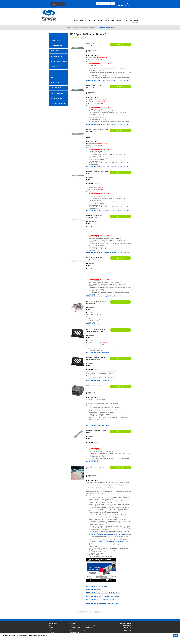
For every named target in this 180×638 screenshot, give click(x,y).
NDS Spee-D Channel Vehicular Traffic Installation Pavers (102, 603)
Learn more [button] (45, 635)
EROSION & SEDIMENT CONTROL (59, 61)
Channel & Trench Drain (88, 27)
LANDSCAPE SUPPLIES (56, 56)
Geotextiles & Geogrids (89, 625)
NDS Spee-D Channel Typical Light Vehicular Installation (102, 599)
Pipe (85, 629)
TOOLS (52, 72)
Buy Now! (120, 44)
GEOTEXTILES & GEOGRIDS (57, 93)
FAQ (50, 630)
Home (69, 27)
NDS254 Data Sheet (92, 461)
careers (118, 20)
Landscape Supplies (88, 627)
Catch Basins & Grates (75, 627)
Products (76, 27)
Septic (85, 630)
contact (135, 22)
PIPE (52, 77)
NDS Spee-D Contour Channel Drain (96, 586)
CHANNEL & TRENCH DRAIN (57, 40)
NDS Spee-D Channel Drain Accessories (97, 324)
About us (51, 627)
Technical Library (103, 20)
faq (112, 20)
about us (83, 20)
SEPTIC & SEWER (55, 50)
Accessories (73, 625)
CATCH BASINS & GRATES (57, 45)
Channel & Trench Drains (75, 629)
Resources (133, 20)
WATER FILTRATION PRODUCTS (58, 103)
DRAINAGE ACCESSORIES (57, 87)
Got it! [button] (175, 635)
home (76, 20)
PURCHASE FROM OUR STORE (78, 37)
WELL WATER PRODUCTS (57, 98)
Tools (85, 632)
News (125, 20)
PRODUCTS (53, 35)
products (92, 20)
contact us (51, 632)
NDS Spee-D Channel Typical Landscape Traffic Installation (103, 593)
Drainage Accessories (75, 630)
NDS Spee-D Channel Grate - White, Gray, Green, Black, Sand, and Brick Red (107, 80)
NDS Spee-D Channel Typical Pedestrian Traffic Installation (103, 596)
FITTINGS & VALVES (55, 82)
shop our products (57, 4)
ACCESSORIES (54, 66)
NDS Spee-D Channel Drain (94, 589)
